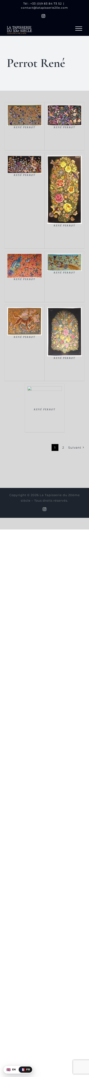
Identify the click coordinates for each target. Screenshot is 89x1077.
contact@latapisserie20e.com (44, 7)
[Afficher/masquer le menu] (79, 28)
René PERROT (24, 127)
